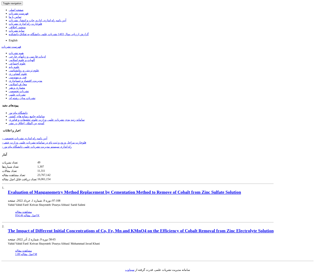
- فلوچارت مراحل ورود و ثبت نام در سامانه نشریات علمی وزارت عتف (44, 142)
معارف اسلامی (18, 84)
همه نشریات (16, 53)
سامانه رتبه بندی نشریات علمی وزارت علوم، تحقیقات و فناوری (47, 119)
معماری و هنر (17, 87)
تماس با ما (15, 16)
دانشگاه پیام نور (18, 112)
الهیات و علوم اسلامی (22, 60)
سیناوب (129, 269)
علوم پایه (14, 66)
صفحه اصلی (16, 9)
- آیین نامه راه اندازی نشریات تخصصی (24, 138)
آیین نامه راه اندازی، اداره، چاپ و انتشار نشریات (37, 20)
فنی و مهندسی (17, 77)
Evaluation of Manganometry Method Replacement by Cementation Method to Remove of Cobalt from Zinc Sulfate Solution (124, 192)
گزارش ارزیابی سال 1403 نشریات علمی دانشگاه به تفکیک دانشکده (49, 34)
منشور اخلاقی (17, 27)
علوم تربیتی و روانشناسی (24, 70)
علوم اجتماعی (17, 63)
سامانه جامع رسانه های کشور (27, 116)
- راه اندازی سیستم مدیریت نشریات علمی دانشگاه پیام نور (37, 146)
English (13, 40)
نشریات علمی (17, 94)
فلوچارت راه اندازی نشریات (25, 23)
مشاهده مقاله (23, 211)
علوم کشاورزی (18, 73)
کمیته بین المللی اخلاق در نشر (26, 123)
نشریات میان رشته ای (22, 98)
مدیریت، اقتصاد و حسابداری (25, 80)
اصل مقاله (27, 215)
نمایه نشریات (16, 30)
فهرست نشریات (18, 13)
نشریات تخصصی (19, 91)
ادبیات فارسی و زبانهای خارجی (27, 56)
